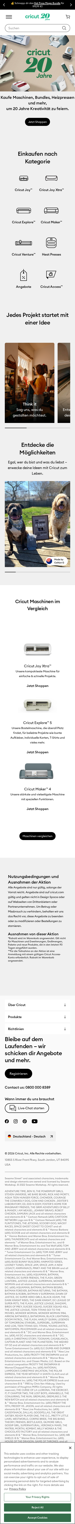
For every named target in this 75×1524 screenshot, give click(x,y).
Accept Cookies (37, 1517)
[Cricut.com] (37, 17)
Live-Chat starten (31, 1108)
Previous (4, 5)
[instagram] (16, 1121)
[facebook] (7, 1121)
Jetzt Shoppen (37, 122)
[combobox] (37, 28)
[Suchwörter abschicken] (64, 28)
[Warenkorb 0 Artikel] (66, 16)
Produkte (15, 1017)
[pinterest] (24, 1121)
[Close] (70, 1447)
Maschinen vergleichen (37, 836)
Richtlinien (16, 1029)
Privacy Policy (17, 1489)
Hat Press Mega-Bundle (47, 3)
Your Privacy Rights (37, 1497)
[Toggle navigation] (9, 16)
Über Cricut (16, 1005)
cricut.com (57, 892)
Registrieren (18, 1074)
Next (71, 5)
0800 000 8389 (37, 1087)
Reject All (37, 1507)
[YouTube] (35, 1121)
